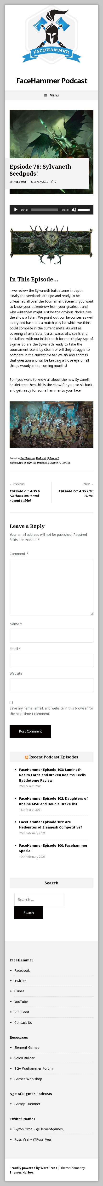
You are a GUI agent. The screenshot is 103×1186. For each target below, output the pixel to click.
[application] (51, 210)
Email (15, 648)
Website (16, 673)
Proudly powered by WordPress (33, 1168)
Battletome (27, 458)
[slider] (84, 209)
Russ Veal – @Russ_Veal (33, 1139)
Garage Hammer (27, 1104)
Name (16, 624)
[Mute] (73, 209)
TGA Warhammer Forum (33, 1068)
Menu (54, 95)
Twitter (20, 980)
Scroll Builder (24, 1058)
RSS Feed (21, 1012)
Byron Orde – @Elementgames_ (39, 1129)
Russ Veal (19, 181)
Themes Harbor (21, 1172)
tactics (66, 462)
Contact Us (23, 1022)
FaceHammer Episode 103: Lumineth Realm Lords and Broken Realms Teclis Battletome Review (52, 775)
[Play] (15, 209)
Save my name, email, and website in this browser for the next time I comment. (51, 711)
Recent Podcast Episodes (53, 757)
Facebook (22, 970)
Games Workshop (28, 1079)
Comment (19, 553)
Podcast (41, 458)
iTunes (19, 991)
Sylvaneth (53, 458)
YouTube (21, 1001)
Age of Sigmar (26, 462)
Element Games (26, 1047)
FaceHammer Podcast (51, 80)
